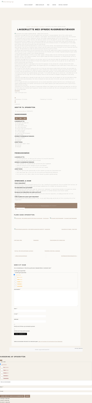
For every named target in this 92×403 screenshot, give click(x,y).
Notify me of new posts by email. (22, 331)
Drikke (54, 4)
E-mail (16, 314)
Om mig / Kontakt (63, 4)
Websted (16, 319)
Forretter (42, 26)
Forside (28, 26)
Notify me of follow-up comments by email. (24, 326)
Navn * (1, 386)
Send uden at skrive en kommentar (12, 396)
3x (25, 118)
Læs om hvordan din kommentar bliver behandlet (50, 341)
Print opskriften (20, 209)
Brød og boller (40, 4)
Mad (48, 4)
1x (16, 118)
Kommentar (17, 289)
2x (21, 118)
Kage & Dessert (28, 4)
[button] (28, 5)
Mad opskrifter (34, 26)
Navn (15, 308)
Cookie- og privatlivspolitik (42, 349)
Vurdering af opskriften (19, 270)
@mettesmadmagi (45, 205)
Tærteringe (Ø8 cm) (21, 111)
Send (27, 396)
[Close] (1, 360)
